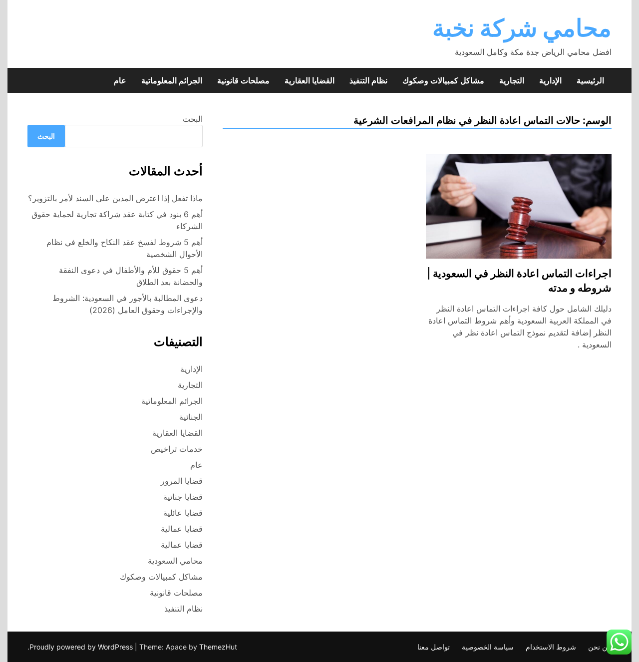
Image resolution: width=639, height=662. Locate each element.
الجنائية (191, 417)
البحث (193, 119)
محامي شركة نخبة (522, 27)
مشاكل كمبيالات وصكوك (443, 80)
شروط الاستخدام (551, 647)
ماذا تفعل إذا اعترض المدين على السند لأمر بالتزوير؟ (115, 198)
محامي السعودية (175, 561)
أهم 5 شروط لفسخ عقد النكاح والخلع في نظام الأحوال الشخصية (124, 248)
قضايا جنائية (183, 497)
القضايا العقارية (309, 80)
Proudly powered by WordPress (82, 647)
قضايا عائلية (183, 513)
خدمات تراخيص (177, 449)
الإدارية (550, 80)
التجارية (511, 80)
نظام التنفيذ (368, 80)
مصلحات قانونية (243, 80)
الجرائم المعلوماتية (171, 80)
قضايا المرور (182, 481)
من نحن (600, 647)
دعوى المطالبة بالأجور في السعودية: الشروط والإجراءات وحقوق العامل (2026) (127, 304)
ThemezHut (218, 647)
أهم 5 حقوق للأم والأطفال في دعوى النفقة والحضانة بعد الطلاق (131, 276)
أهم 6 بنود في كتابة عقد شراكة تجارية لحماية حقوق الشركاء (117, 220)
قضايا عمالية (182, 529)
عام (120, 80)
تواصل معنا (433, 647)
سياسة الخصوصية (488, 647)
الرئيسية (590, 80)
